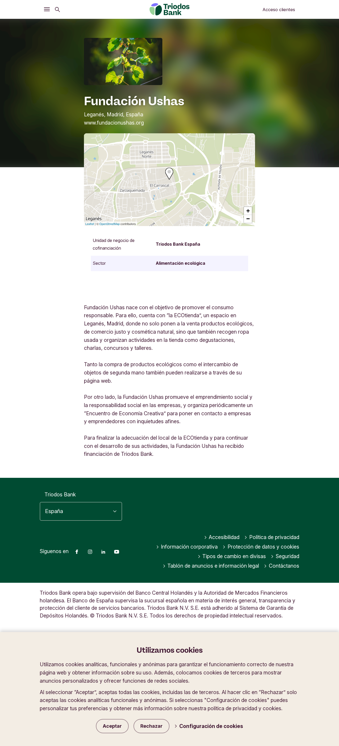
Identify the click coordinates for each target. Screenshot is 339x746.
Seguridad (287, 556)
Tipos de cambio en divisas (234, 556)
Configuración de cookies (211, 726)
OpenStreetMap (109, 224)
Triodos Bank (60, 494)
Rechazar (151, 726)
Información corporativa (189, 547)
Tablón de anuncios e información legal (213, 566)
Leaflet (89, 224)
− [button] (248, 218)
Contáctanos (284, 566)
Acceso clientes (278, 9)
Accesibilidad (224, 537)
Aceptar (112, 726)
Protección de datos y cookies (263, 547)
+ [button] (248, 211)
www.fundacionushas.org (114, 123)
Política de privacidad (274, 537)
